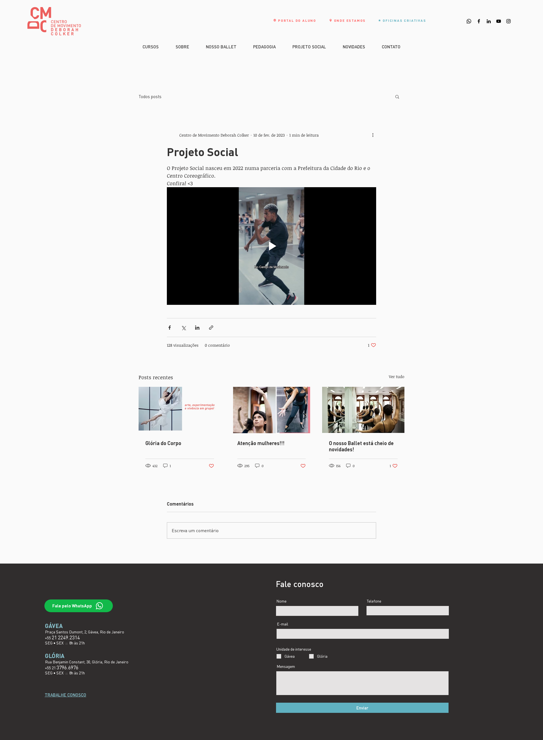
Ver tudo (396, 376)
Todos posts (150, 96)
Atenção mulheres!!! (261, 443)
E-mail (282, 624)
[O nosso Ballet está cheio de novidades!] (363, 410)
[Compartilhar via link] (211, 327)
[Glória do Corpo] (180, 410)
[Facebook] (479, 21)
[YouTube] (498, 21)
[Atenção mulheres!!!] (271, 410)
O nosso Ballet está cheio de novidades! (361, 446)
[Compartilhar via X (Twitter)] (183, 327)
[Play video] (271, 246)
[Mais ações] (372, 134)
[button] (397, 96)
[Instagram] (508, 21)
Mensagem (286, 666)
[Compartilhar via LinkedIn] (197, 327)
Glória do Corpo (163, 443)
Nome (281, 601)
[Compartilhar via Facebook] (169, 327)
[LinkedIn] (489, 21)
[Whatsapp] (469, 21)
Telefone (374, 601)
